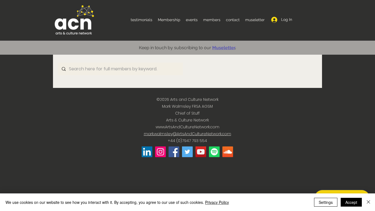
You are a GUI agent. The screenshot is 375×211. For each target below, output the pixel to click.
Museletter (223, 47)
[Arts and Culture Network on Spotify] (214, 151)
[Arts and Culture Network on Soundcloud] (227, 151)
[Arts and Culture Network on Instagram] (160, 151)
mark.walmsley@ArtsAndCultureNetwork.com (187, 134)
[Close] (368, 202)
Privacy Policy (217, 202)
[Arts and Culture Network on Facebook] (174, 151)
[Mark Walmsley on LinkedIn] (147, 151)
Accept (351, 202)
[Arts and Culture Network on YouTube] (200, 151)
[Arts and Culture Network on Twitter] (187, 151)
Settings (326, 202)
